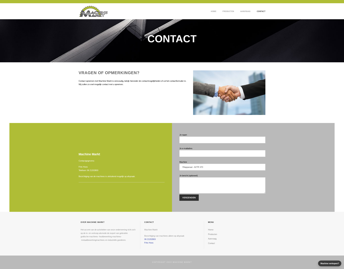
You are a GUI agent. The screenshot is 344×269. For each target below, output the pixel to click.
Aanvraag (245, 11)
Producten (228, 11)
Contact (261, 11)
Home (213, 11)
